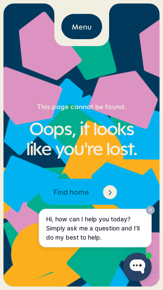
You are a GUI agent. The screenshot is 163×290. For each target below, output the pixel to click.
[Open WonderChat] (137, 267)
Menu (82, 26)
